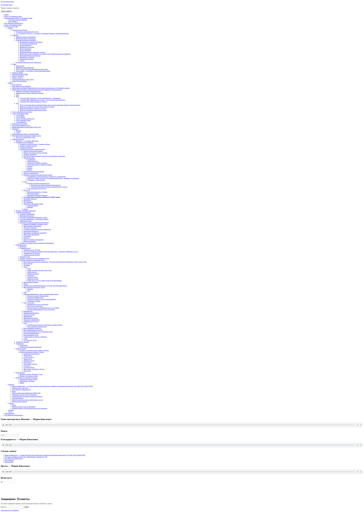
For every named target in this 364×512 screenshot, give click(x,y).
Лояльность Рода (29, 360)
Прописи (26, 238)
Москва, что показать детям (29, 376)
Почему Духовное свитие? (28, 146)
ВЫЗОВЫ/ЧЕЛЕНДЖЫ (20, 74)
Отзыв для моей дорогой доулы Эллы (39, 270)
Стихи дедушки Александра (25, 118)
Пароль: (3, 507)
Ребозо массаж (32, 272)
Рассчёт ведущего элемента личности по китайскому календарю (44, 156)
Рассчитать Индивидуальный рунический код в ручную (49, 187)
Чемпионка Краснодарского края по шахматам (27, 396)
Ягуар (10, 412)
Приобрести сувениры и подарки (27, 378)
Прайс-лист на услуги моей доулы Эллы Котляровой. (44, 280)
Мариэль (11, 384)
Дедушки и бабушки (30, 228)
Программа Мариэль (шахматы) (30, 55)
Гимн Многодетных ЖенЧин (17, 20)
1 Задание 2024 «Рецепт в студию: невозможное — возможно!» (40, 98)
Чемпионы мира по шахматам (25, 37)
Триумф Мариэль (17, 398)
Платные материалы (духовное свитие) (32, 149)
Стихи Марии (20, 117)
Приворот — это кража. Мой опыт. (27, 141)
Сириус (22, 61)
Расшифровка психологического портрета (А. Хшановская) (46, 176)
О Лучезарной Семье (11, 26)
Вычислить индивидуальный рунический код (46, 185)
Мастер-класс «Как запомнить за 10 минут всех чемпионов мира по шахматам (45, 54)
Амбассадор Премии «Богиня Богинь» (28, 91)
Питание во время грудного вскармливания (41, 299)
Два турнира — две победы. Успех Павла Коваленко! (33, 71)
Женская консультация (31, 282)
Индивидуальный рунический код (38, 183)
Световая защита (32, 205)
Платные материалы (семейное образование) (34, 222)
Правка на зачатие (33, 274)
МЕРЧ (7, 15)
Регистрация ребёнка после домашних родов (38, 331)
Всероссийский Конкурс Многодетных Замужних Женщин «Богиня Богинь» (37, 90)
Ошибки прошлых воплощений (34, 171)
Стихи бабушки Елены (23, 120)
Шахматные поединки (27, 47)
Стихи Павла (20, 115)
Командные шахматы (26, 59)
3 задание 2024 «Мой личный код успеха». (33, 101)
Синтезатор (27, 236)
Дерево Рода (28, 355)
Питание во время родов (35, 297)
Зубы (25, 292)
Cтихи (18, 132)
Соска (25, 338)
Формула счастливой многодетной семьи (33, 110)
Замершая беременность (31, 313)
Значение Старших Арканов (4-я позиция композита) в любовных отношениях (53, 178)
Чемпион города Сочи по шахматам (23, 406)
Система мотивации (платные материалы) (37, 229)
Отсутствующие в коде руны (36, 188)
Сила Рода (27, 366)
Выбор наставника (30, 241)
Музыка (18, 130)
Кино (14, 391)
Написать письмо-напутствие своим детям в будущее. (37, 107)
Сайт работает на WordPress (10, 510)
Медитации (27, 200)
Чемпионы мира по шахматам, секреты (32, 52)
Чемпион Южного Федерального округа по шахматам (29, 408)
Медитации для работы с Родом (34, 369)
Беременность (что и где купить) (37, 304)
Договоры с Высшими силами (33, 204)
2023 (17, 103)
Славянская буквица (26, 147)
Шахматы (15, 35)
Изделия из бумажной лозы (21, 125)
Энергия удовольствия (31, 173)
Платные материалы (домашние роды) (32, 260)
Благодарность (13, 21)
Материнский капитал (27, 216)
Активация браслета (30, 199)
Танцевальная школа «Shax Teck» (23, 79)
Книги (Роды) (28, 263)
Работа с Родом (21, 349)
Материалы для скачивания (25, 67)
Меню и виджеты (6, 11)
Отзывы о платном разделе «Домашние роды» (35, 258)
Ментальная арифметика (31, 234)
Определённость (32, 161)
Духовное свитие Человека (24, 142)
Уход (28, 291)
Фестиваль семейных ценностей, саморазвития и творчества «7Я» (26, 457)
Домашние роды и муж (31, 321)
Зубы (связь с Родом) (30, 364)
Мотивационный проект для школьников (25, 134)
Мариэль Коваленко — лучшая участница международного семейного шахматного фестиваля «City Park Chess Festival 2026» (52, 386)
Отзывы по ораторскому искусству (27, 32)
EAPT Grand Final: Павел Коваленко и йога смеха (32, 69)
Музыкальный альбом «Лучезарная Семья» (18, 18)
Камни (26, 209)
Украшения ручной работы (28, 379)
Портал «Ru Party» (18, 76)
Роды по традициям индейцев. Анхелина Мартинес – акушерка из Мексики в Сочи (51, 251)
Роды (25, 323)
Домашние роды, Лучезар (32, 250)
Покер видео (20, 66)
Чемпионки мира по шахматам (26, 38)
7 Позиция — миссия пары (36, 180)
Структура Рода (29, 357)
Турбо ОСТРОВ (17, 72)
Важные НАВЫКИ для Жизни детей (35, 224)
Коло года (27, 190)
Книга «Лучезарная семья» (13, 16)
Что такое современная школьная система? (33, 217)
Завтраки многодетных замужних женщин (30, 93)
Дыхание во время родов (32, 320)
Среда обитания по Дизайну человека (39, 164)
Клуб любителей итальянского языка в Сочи (26, 136)
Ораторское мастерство (19, 30)
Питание (30, 289)
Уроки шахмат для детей (20, 388)
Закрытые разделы (18, 139)
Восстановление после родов (33, 330)
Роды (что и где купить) (35, 306)
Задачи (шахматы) (25, 45)
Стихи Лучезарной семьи (20, 113)
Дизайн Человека (29, 158)
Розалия (10, 410)
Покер (14, 64)
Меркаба (30, 207)
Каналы (29, 168)
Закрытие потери (32, 279)
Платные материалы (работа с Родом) (32, 352)
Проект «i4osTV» (17, 78)
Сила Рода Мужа (29, 367)
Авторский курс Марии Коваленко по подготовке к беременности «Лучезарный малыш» (41, 88)
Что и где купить (29, 303)
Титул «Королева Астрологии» (22, 112)
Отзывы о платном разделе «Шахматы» (29, 62)
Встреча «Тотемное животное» (26, 211)
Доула (25, 267)
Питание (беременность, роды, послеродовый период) (41, 294)
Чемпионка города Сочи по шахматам (24, 395)
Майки (22, 383)
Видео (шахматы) (25, 50)
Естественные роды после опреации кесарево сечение (44, 325)
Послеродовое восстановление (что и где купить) (43, 308)
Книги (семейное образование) (34, 239)
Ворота (29, 170)
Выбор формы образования (32, 226)
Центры (29, 166)
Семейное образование (23, 212)
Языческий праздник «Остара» (37, 192)
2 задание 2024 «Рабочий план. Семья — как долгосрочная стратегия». (43, 100)
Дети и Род (27, 371)
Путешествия (20, 372)
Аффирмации (28, 316)
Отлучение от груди (30, 340)
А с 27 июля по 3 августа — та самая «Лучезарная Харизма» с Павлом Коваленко (42, 33)
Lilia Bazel (15, 129)
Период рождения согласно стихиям (35, 153)
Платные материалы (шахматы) (26, 40)
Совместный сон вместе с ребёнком (35, 337)
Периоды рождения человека (33, 151)
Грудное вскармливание (31, 333)
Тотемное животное (30, 154)
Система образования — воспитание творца (34, 219)
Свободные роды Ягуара (32, 255)
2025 (17, 95)
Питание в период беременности (38, 296)
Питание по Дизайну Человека (37, 163)
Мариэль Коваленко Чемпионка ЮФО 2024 (26, 393)
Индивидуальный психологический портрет (38, 175)
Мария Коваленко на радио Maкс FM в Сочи (26, 127)
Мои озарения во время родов (37, 326)
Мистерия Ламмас (33, 193)
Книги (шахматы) (25, 49)
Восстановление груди (31, 335)
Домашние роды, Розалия (32, 253)
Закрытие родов (25, 257)
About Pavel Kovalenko (19, 81)
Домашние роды (21, 245)
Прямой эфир (9, 462)
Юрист (26, 284)
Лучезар (11, 403)
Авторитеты (31, 159)
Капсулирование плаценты (32, 328)
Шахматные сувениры (27, 381)
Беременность (28, 311)
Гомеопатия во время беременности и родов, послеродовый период (45, 285)
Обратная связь (9, 413)
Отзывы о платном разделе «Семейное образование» (37, 243)
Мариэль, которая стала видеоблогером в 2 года (27, 400)
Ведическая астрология (19, 124)
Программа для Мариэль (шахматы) (35, 233)
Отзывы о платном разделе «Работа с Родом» (34, 350)
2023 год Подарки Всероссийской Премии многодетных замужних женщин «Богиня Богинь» (50, 105)
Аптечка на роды (29, 314)
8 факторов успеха (26, 221)
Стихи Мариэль (21, 122)
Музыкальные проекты (19, 401)
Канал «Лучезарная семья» (13, 25)
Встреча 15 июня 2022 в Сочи (25, 137)
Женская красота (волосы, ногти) (34, 287)
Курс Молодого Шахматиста (14, 23)
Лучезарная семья (6, 5)
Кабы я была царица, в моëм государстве (33, 108)
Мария (10, 83)
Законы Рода (28, 359)
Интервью (23, 246)
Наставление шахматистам (28, 43)
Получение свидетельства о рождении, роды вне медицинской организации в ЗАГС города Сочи (55, 262)
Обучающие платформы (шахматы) (31, 42)
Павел (10, 28)
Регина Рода (27, 362)
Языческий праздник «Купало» (37, 195)
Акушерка (27, 265)
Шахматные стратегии (27, 57)
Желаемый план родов (31, 318)
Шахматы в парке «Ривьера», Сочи (31, 374)
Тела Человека (28, 202)
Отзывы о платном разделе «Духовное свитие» (35, 144)
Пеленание (30, 275)
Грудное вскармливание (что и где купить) (41, 309)
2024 (17, 96)
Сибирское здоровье (33, 301)
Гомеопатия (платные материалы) (31, 347)
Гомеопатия (20, 343)
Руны (25, 182)
